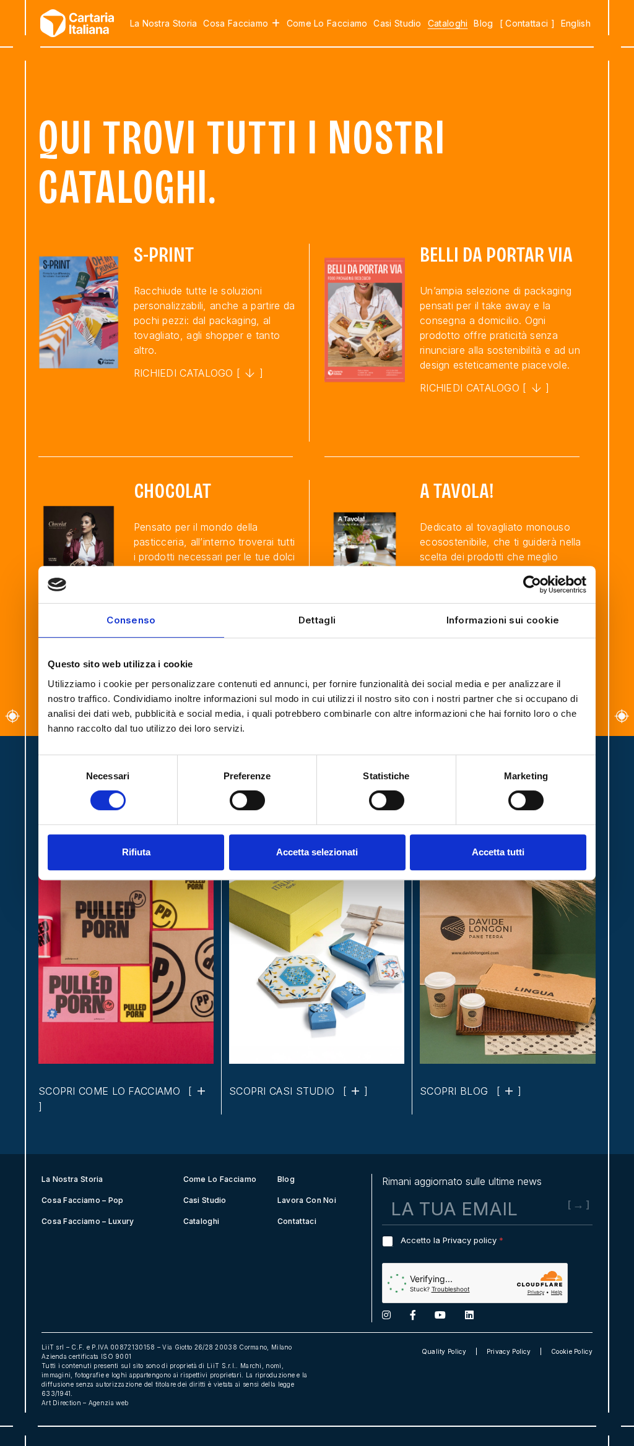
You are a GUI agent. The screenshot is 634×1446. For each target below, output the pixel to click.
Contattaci (296, 1221)
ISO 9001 (116, 1356)
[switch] (247, 800)
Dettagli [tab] (317, 620)
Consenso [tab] (130, 620)
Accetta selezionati (317, 852)
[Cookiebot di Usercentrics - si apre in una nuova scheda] (532, 584)
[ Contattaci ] (527, 23)
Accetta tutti (498, 852)
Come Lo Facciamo (327, 23)
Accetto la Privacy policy (452, 1240)
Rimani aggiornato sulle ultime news (462, 1181)
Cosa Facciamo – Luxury (87, 1221)
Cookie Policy (572, 1351)
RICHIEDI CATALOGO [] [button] (198, 373)
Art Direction (61, 1402)
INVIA (558, 1217)
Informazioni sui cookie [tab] (503, 620)
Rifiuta (136, 852)
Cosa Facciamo (235, 23)
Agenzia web (108, 1402)
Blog (483, 23)
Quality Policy (444, 1351)
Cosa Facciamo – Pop (82, 1200)
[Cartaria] (71, 23)
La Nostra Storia (164, 23)
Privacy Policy (509, 1351)
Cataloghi (448, 23)
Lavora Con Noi (306, 1200)
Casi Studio (397, 23)
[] (298, 1091)
